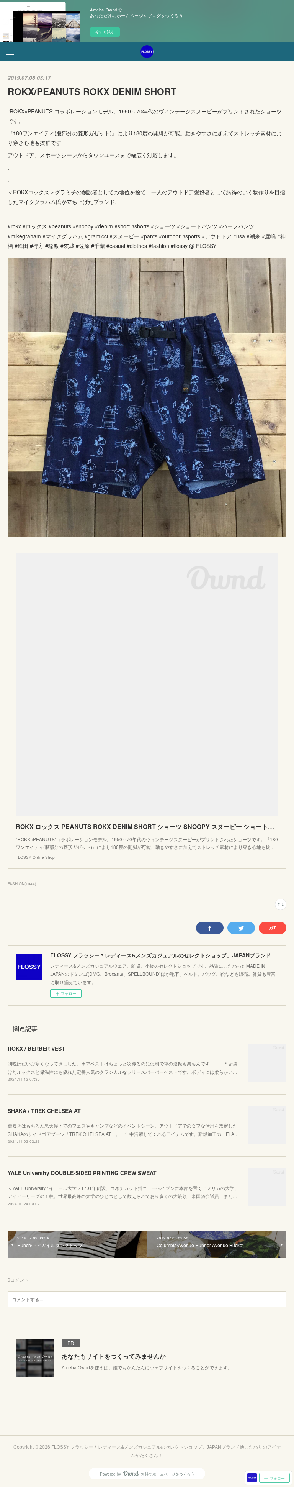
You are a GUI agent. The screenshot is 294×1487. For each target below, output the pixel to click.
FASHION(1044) (22, 883)
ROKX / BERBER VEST (36, 1048)
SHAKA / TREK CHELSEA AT (44, 1110)
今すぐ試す (104, 31)
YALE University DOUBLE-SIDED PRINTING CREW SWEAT (82, 1173)
